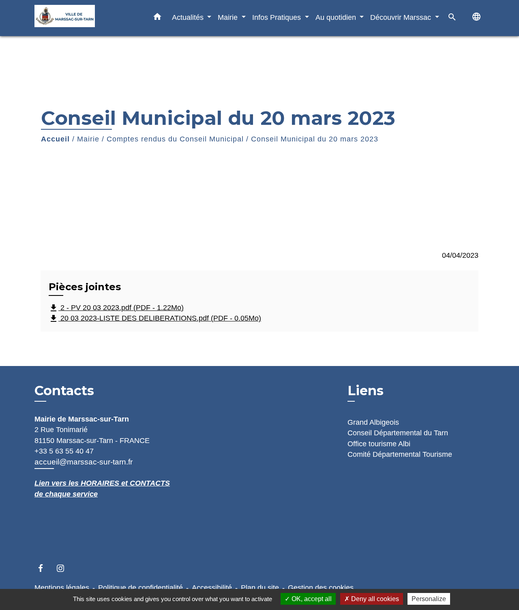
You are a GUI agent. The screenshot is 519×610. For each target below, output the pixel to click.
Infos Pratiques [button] (277, 17)
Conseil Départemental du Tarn (397, 433)
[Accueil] (85, 18)
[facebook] (44, 568)
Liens (365, 390)
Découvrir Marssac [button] (401, 17)
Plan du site (260, 588)
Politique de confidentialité (140, 588)
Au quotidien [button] (336, 17)
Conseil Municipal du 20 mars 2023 (314, 139)
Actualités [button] (189, 17)
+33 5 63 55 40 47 (64, 451)
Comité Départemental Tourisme (399, 454)
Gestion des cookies (321, 588)
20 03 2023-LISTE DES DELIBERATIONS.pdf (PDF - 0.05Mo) (155, 318)
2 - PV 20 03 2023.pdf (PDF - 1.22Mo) (116, 308)
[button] (157, 18)
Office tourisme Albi (378, 444)
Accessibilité (212, 588)
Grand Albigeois (373, 422)
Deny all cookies (374, 598)
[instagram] (64, 568)
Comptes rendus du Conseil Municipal (175, 139)
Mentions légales (61, 588)
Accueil (55, 139)
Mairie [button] (229, 17)
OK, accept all (311, 598)
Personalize (429, 598)
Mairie (88, 139)
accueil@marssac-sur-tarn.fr (83, 462)
